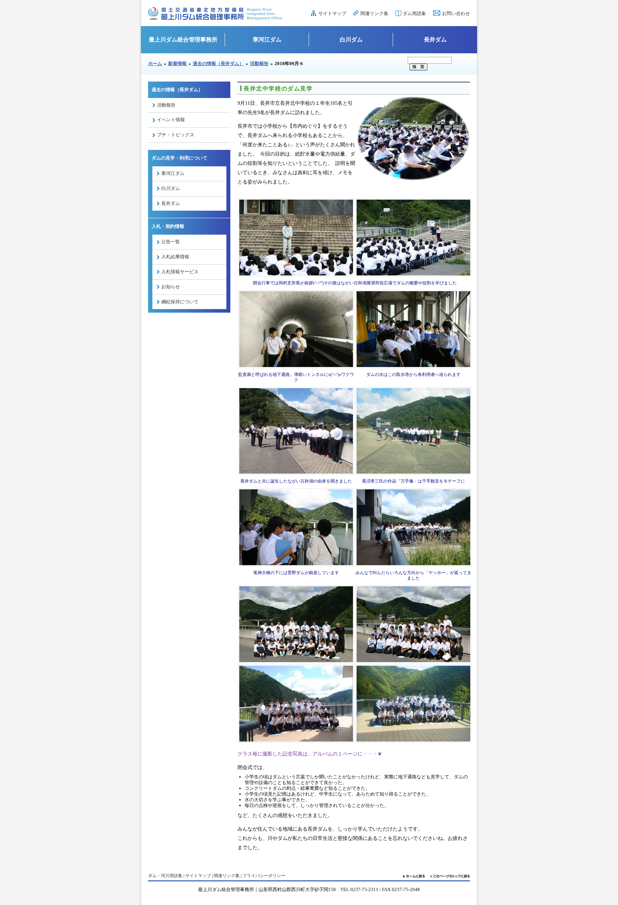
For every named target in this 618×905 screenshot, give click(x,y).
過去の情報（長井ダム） (218, 63)
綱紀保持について (179, 301)
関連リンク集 (374, 13)
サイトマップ (332, 13)
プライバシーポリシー (263, 875)
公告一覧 (170, 241)
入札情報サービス (179, 271)
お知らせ (170, 286)
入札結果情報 (175, 256)
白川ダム (351, 39)
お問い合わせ (456, 13)
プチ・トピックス (175, 134)
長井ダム (435, 39)
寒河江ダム (267, 39)
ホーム (155, 63)
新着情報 (177, 63)
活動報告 (259, 63)
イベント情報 (171, 119)
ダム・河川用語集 (165, 875)
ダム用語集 (414, 13)
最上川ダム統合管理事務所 (183, 39)
